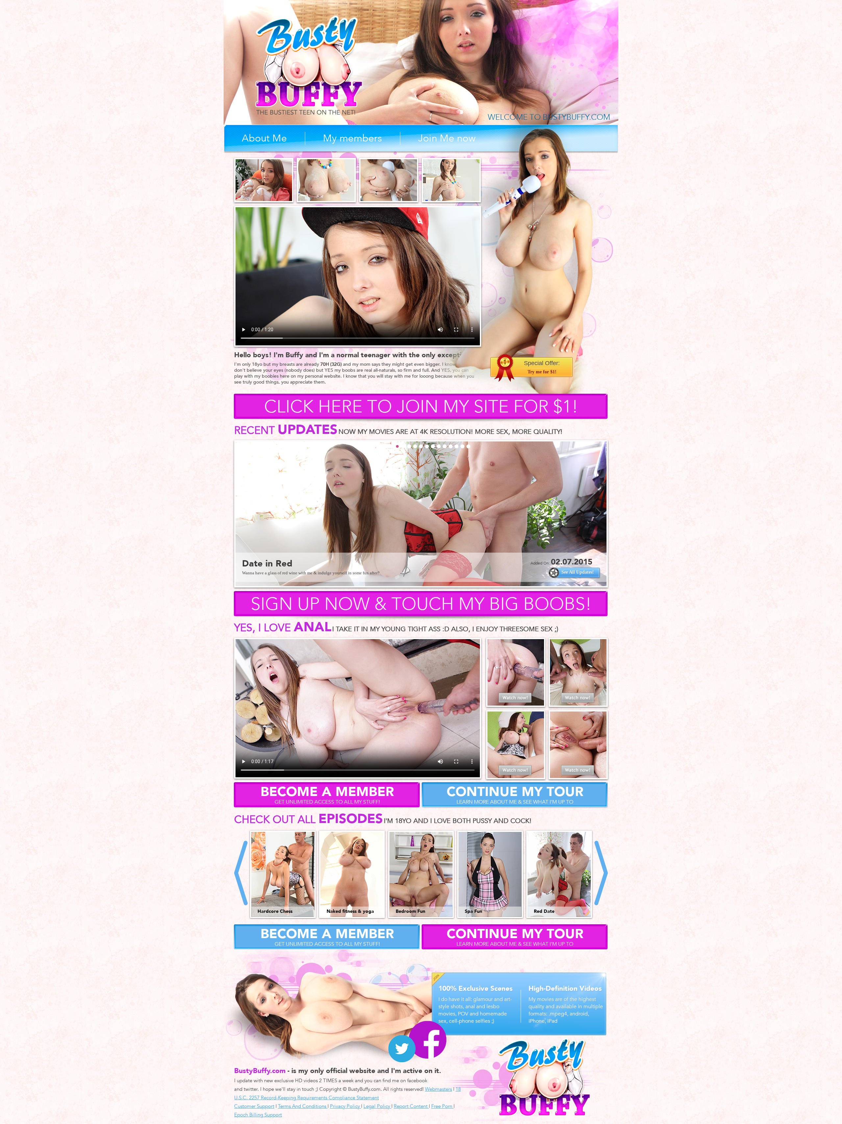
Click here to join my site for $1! (421, 407)
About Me (264, 138)
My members (352, 138)
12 (439, 446)
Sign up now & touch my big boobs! (421, 604)
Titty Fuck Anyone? (285, 564)
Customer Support (254, 1106)
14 (451, 446)
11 (433, 446)
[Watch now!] (515, 704)
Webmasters (438, 1089)
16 (462, 446)
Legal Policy (377, 1106)
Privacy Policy (345, 1106)
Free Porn (442, 1106)
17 (468, 446)
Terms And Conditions (303, 1106)
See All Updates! (579, 572)
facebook (427, 1040)
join (438, 979)
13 (445, 446)
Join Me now (447, 138)
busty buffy (309, 65)
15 (456, 446)
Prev (243, 513)
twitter (402, 1048)
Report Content (411, 1106)
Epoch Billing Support (258, 1115)
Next (598, 513)
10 (427, 446)
